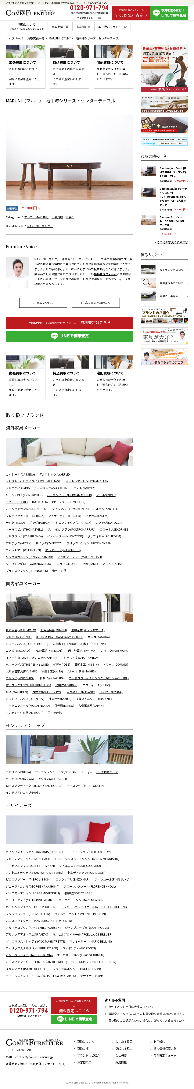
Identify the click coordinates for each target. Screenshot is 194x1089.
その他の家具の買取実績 (172, 242)
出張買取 (12, 208)
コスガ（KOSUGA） (19, 651)
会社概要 (121, 1055)
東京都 (70, 217)
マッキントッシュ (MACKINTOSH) (79, 557)
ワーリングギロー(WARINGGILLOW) (29, 564)
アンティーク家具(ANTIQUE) (24, 713)
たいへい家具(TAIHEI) (81, 671)
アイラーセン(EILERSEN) (64, 516)
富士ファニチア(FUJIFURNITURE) (28, 685)
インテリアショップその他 (23, 792)
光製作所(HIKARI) (66, 685)
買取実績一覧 (60, 27)
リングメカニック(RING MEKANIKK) (29, 557)
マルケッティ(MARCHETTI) (63, 550)
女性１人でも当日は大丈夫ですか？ (131, 1007)
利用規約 (159, 1041)
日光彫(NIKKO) (64, 706)
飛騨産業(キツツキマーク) (88, 630)
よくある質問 (123, 1041)
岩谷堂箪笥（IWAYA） (82, 651)
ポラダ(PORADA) (40, 522)
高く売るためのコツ (96, 303)
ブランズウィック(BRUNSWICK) (27, 571)
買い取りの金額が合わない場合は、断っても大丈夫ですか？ (146, 1020)
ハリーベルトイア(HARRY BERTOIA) (29, 955)
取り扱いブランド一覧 (112, 27)
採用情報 (121, 1062)
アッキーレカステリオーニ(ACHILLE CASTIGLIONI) (94, 907)
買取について (27, 26)
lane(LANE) (90, 564)
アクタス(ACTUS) (49, 779)
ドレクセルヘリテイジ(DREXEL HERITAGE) (33, 481)
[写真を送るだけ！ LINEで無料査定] (169, 13)
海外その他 (59, 571)
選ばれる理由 (123, 1048)
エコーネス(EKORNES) (114, 529)
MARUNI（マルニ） (40, 226)
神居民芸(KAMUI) (59, 699)
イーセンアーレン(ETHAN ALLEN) (88, 481)
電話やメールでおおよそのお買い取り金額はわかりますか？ (146, 1014)
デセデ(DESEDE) (17, 502)
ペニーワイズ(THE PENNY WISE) (27, 664)
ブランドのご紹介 (88, 1055)
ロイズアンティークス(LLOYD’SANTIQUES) (34, 786)
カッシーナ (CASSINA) (20, 474)
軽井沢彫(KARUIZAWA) (47, 692)
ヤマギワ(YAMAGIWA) (20, 779)
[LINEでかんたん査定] (69, 336)
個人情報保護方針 (165, 1048)
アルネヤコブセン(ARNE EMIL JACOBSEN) (33, 927)
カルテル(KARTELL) (106, 509)
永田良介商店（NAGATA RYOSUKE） (59, 637)
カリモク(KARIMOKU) (115, 651)
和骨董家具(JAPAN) (91, 706)
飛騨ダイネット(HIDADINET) (94, 699)
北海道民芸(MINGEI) (53, 630)
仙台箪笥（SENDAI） (50, 651)
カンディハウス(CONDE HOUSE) (27, 644)
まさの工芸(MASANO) (81, 692)
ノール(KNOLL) (106, 495)
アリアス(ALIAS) (113, 564)
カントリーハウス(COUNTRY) (25, 699)
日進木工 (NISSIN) (86, 664)
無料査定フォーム (165, 1055)
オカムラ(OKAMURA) (45, 658)
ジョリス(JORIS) (67, 564)
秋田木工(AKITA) (52, 671)
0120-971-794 (89, 8)
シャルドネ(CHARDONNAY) (81, 658)
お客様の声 (83, 27)
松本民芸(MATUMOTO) (21, 630)
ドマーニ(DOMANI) (115, 664)
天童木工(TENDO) (64, 644)
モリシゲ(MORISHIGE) (20, 678)
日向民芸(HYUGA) (111, 692)
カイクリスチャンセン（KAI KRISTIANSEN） (35, 852)
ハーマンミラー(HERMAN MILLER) (69, 495)
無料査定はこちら (69, 322)
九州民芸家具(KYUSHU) (21, 671)
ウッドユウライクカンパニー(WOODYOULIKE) (99, 678)
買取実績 (82, 1048)
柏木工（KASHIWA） (93, 644)
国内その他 (55, 713)
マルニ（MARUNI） (36, 217)
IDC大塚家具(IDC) (107, 772)
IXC (67, 779)
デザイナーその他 (91, 976)
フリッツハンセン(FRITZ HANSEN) (89, 543)
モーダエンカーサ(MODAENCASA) (28, 706)
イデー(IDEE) (61, 664)
